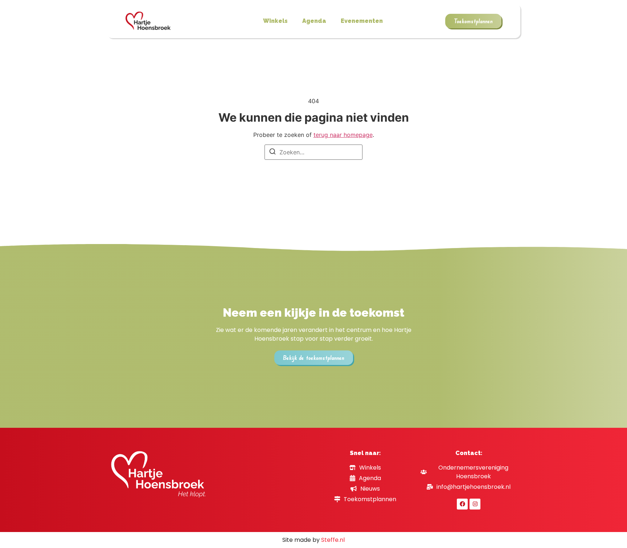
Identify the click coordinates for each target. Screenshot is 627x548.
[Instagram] (475, 504)
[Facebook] (462, 504)
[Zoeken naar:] (313, 152)
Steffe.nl (333, 540)
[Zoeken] (272, 152)
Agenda (314, 20)
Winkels (275, 20)
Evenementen (362, 20)
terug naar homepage (343, 134)
